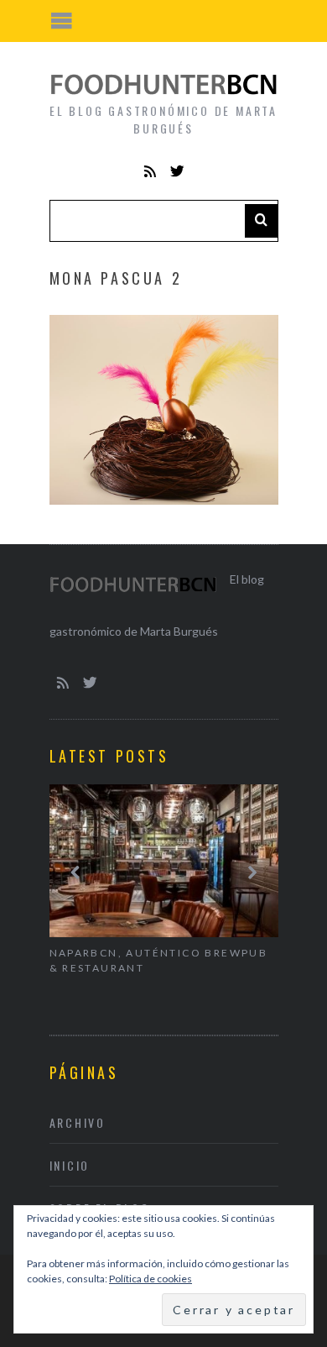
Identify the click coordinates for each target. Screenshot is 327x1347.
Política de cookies (150, 1278)
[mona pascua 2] (163, 499)
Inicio (70, 1165)
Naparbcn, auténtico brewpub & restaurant (158, 960)
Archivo (77, 1122)
